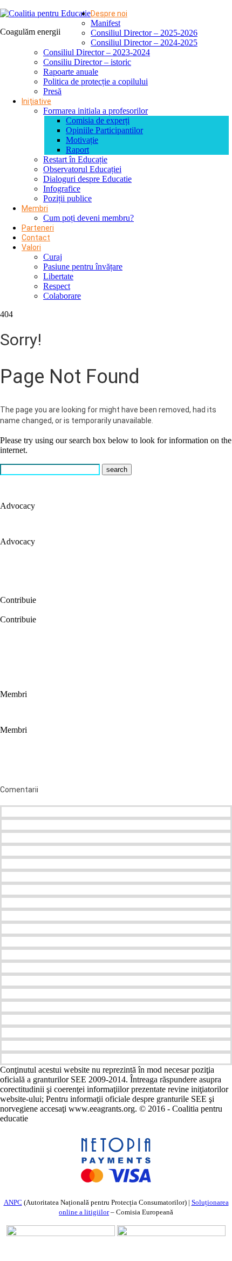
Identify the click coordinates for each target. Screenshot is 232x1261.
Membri (35, 208)
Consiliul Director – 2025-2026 (144, 32)
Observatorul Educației (82, 169)
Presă (52, 91)
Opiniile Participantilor (104, 130)
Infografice (61, 188)
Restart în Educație (75, 159)
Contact (36, 237)
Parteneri (38, 228)
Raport (77, 149)
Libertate (58, 276)
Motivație (82, 140)
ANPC (13, 1202)
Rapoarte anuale (70, 71)
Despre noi (109, 13)
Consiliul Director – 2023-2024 (96, 52)
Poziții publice (67, 198)
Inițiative (36, 101)
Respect (56, 286)
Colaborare (62, 295)
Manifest (105, 23)
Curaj (52, 256)
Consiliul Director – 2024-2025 (144, 42)
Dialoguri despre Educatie (87, 178)
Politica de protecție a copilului (95, 81)
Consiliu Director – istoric (87, 62)
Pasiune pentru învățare (82, 266)
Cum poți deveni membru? (88, 217)
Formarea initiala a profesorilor (95, 110)
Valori (31, 247)
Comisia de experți (97, 120)
